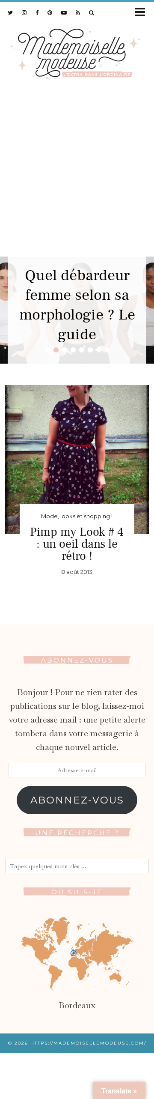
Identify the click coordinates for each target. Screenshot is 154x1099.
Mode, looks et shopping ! (77, 516)
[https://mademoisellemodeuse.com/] (77, 52)
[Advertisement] (77, 175)
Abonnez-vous (77, 800)
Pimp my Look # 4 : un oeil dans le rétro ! (77, 544)
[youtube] (64, 12)
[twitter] (10, 12)
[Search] (92, 12)
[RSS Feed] (78, 12)
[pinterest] (50, 12)
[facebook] (37, 12)
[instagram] (24, 12)
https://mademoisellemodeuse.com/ (88, 1043)
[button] (143, 12)
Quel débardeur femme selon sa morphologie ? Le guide (77, 305)
